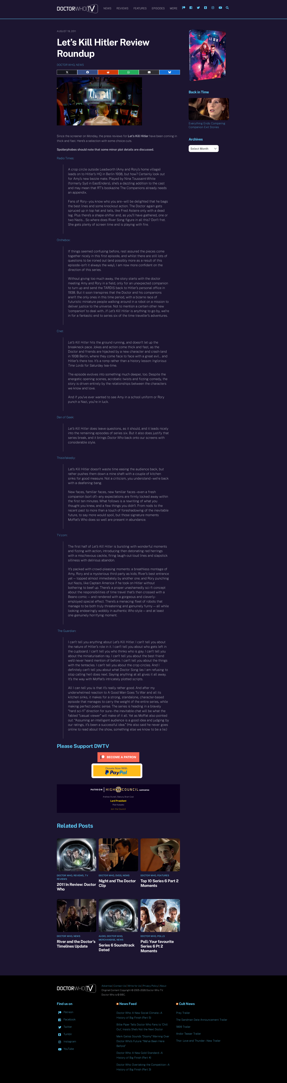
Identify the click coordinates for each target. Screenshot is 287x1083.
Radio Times (65, 158)
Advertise (106, 985)
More (173, 8)
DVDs (118, 875)
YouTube (68, 1048)
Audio (102, 936)
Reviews (122, 8)
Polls (161, 936)
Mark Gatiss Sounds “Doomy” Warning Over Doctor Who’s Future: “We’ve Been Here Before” (142, 1041)
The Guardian (66, 631)
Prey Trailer (183, 1012)
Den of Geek (65, 417)
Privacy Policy (150, 985)
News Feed (128, 1004)
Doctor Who (66, 64)
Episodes (158, 8)
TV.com (62, 535)
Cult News (187, 1004)
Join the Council (118, 809)
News (107, 8)
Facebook (69, 1019)
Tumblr (67, 1034)
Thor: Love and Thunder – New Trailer (198, 1040)
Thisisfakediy (66, 458)
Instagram (69, 1041)
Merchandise (107, 939)
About (163, 985)
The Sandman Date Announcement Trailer (201, 1019)
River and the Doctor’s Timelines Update (76, 943)
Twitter (67, 1026)
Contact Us (120, 985)
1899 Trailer (183, 1026)
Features (140, 8)
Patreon (68, 1012)
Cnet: (60, 331)
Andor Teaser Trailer (188, 1033)
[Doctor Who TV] (77, 12)
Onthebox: (63, 240)
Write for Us (134, 985)
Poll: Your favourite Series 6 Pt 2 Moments (157, 946)
